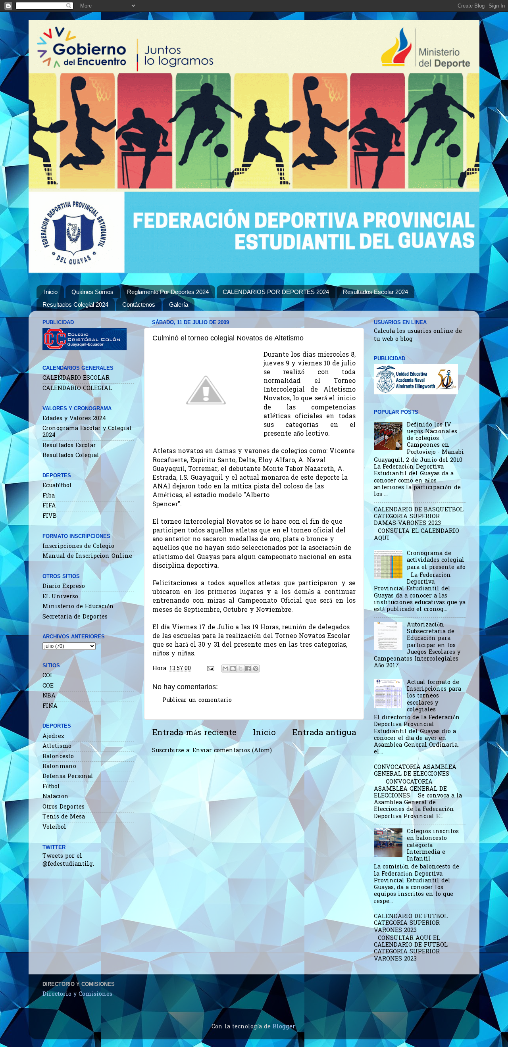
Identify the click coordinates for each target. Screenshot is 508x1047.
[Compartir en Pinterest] (256, 668)
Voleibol (54, 827)
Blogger (284, 1027)
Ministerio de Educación (78, 607)
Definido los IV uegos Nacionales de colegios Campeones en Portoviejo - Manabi (435, 439)
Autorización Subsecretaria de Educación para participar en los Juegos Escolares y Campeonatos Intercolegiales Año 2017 (417, 645)
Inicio (51, 291)
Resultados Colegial (70, 455)
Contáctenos (138, 304)
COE (48, 686)
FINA (50, 706)
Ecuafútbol (57, 486)
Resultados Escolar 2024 (375, 291)
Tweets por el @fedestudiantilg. (68, 860)
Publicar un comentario (197, 700)
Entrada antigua (324, 733)
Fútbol (51, 787)
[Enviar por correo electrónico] (225, 668)
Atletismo (56, 746)
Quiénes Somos (92, 291)
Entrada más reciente (194, 733)
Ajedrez (53, 736)
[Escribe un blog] (233, 668)
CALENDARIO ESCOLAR (76, 378)
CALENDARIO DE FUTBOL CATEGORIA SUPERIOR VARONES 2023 (411, 924)
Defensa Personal (67, 776)
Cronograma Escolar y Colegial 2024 (87, 432)
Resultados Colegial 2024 (75, 304)
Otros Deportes (63, 807)
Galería (178, 304)
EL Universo (60, 597)
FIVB (49, 516)
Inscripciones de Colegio (78, 546)
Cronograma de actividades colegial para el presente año (436, 560)
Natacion (55, 797)
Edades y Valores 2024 (74, 419)
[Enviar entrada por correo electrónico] (210, 669)
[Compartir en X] (240, 668)
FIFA (49, 506)
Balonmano (59, 767)
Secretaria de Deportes (75, 617)
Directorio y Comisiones (77, 994)
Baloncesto (58, 757)
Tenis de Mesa (63, 817)
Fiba (48, 496)
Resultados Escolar (69, 446)
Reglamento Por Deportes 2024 (168, 291)
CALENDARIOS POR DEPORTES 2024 (276, 291)
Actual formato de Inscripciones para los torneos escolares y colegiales (434, 696)
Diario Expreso (63, 586)
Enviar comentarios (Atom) (232, 751)
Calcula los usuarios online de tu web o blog (418, 335)
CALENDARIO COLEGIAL (77, 388)
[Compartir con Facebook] (248, 668)
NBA (49, 696)
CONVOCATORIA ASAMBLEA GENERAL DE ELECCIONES (415, 770)
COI (47, 676)
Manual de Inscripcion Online (87, 556)
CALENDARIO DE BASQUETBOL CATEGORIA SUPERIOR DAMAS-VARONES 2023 (419, 517)
